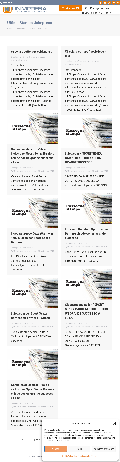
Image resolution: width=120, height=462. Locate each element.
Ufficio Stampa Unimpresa (29, 23)
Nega (79, 449)
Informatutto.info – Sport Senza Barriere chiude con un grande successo (86, 233)
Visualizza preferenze (103, 449)
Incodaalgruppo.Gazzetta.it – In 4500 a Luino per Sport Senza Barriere (32, 238)
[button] (114, 423)
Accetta (55, 449)
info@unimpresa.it (102, 8)
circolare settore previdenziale (31, 51)
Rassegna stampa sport (21, 168)
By (32, 57)
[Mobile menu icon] (115, 9)
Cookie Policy (67, 456)
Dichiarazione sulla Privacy (85, 456)
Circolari (14, 57)
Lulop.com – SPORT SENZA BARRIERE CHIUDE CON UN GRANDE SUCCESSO (83, 158)
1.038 (37, 440)
